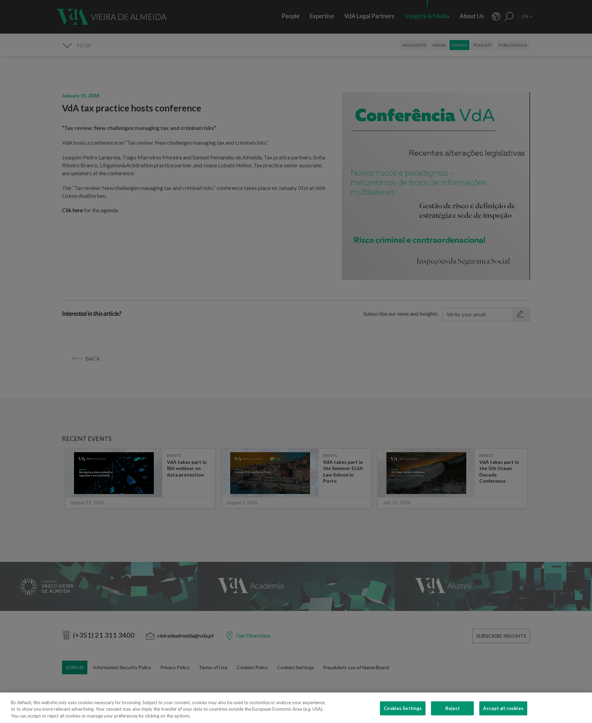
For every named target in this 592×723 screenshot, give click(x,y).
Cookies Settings (403, 708)
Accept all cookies (503, 708)
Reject (452, 708)
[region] (296, 707)
